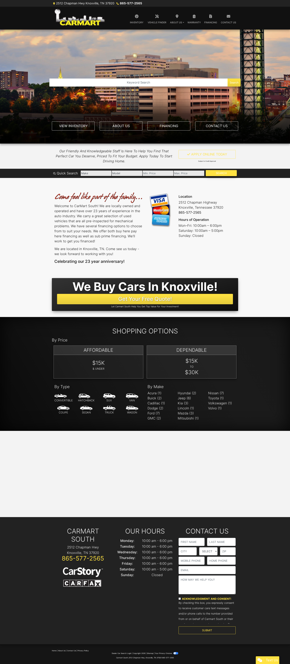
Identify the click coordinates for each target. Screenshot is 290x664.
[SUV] (109, 397)
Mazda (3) (186, 413)
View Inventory (73, 126)
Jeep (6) (184, 398)
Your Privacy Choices (164, 653)
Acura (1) (154, 393)
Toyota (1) (216, 398)
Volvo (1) (215, 408)
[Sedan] (86, 409)
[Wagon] (132, 409)
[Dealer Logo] (80, 18)
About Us (121, 126)
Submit (207, 630)
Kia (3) (183, 403)
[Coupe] (63, 409)
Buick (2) (155, 398)
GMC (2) (154, 418)
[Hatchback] (86, 397)
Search (234, 82)
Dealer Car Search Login (121, 653)
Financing (169, 126)
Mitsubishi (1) (188, 418)
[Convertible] (63, 397)
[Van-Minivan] (132, 397)
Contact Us (217, 126)
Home (54, 651)
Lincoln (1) (186, 408)
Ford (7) (154, 413)
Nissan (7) (216, 393)
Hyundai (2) (187, 393)
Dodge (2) (155, 408)
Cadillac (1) (156, 403)
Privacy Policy (83, 651)
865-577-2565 (131, 3)
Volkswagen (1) (220, 403)
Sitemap (150, 653)
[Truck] (109, 409)
